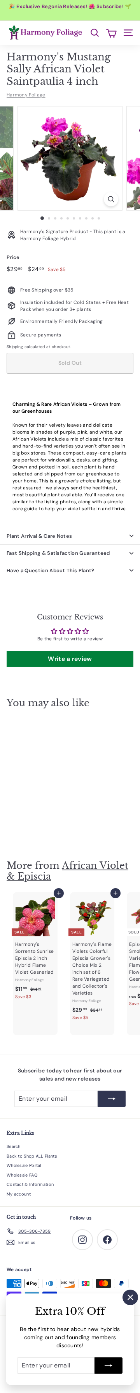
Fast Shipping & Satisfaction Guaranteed (58, 553)
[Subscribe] (108, 1365)
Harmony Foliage (26, 95)
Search (14, 1146)
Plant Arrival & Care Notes (39, 536)
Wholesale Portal (24, 1165)
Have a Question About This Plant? (50, 570)
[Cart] (111, 33)
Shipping (15, 346)
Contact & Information (30, 1184)
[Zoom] (111, 199)
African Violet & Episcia (67, 871)
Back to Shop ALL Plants (32, 1156)
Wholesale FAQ (22, 1175)
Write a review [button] (70, 659)
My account (19, 1194)
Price (13, 257)
